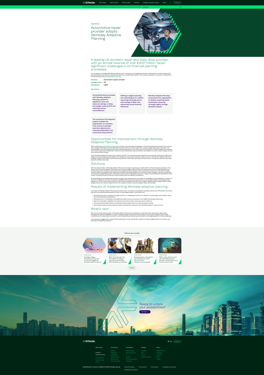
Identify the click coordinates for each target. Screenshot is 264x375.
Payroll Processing (131, 353)
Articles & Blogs (100, 358)
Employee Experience (131, 359)
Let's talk (143, 312)
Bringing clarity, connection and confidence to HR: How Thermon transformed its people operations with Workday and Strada (143, 260)
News (157, 357)
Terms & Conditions (129, 367)
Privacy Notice (143, 367)
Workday (143, 350)
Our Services (114, 347)
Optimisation (114, 355)
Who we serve (114, 2)
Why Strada (102, 2)
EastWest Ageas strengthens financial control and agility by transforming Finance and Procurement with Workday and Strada (93, 260)
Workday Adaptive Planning (113, 76)
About (164, 2)
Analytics (128, 357)
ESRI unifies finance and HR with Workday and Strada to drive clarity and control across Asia (168, 260)
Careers (158, 359)
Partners (136, 2)
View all (132, 268)
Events (97, 362)
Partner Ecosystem (146, 357)
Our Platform (129, 347)
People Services (115, 357)
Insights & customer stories (151, 2)
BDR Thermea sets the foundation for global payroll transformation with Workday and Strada (118, 260)
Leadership (159, 353)
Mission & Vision (160, 350)
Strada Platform (130, 350)
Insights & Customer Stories (100, 353)
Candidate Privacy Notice (169, 367)
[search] (170, 3)
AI (126, 355)
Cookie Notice (154, 367)
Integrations (129, 361)
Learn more (146, 7)
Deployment (114, 353)
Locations (159, 355)
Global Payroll (114, 359)
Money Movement (115, 361)
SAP (142, 353)
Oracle (143, 355)
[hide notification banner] (180, 7)
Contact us (177, 2)
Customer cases (100, 360)
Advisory (113, 350)
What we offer (126, 2)
